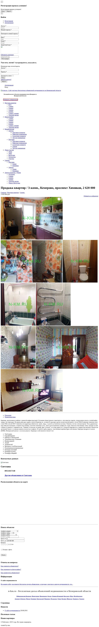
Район (7, 437)
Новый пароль (6, 30)
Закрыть (8, 11)
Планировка (9, 448)
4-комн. (11, 111)
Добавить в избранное (91, 196)
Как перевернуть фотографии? (11, 569)
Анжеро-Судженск (20, 599)
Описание (8, 415)
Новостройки (9, 117)
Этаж (6, 443)
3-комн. (11, 110)
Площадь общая (10, 453)
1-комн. (11, 106)
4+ (13, 544)
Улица (7, 439)
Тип (6, 434)
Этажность (8, 444)
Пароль (4, 72)
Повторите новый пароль (10, 33)
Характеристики (10, 417)
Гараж (14, 164)
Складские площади (19, 136)
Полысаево (54, 599)
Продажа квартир (10, 103)
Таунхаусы (12, 157)
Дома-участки (9, 150)
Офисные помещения (19, 134)
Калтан (64, 599)
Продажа (11, 139)
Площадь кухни (10, 451)
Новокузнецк (35, 596)
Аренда (11, 131)
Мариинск (47, 599)
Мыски (28, 599)
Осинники (33, 599)
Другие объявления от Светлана (18, 475)
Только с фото (7, 549)
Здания (14, 146)
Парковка (15, 165)
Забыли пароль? (6, 79)
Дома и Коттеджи (14, 183)
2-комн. (11, 108)
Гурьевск (81, 599)
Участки (11, 159)
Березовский (40, 599)
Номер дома (9, 441)
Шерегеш (69, 599)
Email (3, 41)
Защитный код (6, 45)
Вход (3, 11)
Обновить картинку (7, 55)
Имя (3, 37)
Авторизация (9, 23)
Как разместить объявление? (10, 573)
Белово (50, 596)
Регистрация (9, 21)
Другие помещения (18, 138)
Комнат (3, 542)
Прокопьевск (43, 596)
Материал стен (9, 446)
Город (7, 436)
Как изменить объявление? (10, 566)
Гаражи (7, 160)
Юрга (71, 596)
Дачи (10, 153)
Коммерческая (9, 129)
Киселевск (66, 596)
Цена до (3, 541)
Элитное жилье (14, 115)
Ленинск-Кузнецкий (57, 596)
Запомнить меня (6, 76)
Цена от (3, 539)
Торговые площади (18, 132)
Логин (3, 26)
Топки (59, 599)
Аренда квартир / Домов (13, 172)
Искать (4, 555)
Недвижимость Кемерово (24, 596)
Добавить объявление (10, 99)
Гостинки (12, 174)
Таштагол (76, 599)
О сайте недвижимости (12, 610)
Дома (10, 152)
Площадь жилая (10, 450)
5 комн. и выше (14, 113)
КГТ (10, 105)
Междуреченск (78, 596)
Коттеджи (12, 155)
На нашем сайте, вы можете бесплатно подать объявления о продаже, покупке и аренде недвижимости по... (37, 584)
